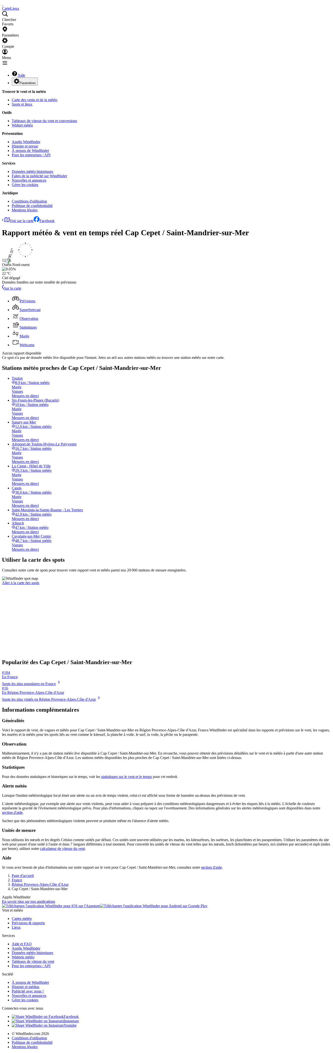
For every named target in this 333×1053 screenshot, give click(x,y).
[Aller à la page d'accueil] (2, 4)
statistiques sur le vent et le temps (126, 777)
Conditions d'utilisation (29, 201)
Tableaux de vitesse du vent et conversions (44, 121)
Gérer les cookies (25, 185)
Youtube (70, 1025)
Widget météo (22, 125)
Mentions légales (25, 210)
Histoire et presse (25, 146)
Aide (21, 75)
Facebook (47, 221)
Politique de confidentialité (32, 206)
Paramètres (28, 83)
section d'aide (12, 812)
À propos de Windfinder (30, 150)
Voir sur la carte (22, 221)
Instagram (71, 1021)
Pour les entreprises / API (31, 155)
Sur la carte (12, 288)
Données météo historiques (32, 171)
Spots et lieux (22, 104)
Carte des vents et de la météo (34, 100)
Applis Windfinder (26, 142)
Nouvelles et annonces (29, 180)
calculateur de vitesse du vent (62, 848)
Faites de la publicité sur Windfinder (39, 176)
